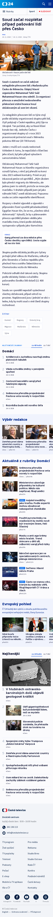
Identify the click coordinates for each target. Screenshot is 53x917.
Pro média (33, 842)
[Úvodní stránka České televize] (14, 809)
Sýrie (7, 333)
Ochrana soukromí (19, 912)
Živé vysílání (8, 847)
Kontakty (32, 887)
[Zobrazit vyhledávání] (44, 4)
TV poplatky (8, 853)
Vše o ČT (6, 887)
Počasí (5, 870)
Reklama (32, 847)
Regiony (20, 320)
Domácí (8, 320)
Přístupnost (36, 912)
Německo (36, 326)
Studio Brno (33, 853)
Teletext (6, 859)
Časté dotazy (34, 882)
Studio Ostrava (35, 859)
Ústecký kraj (35, 320)
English (5, 912)
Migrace (8, 326)
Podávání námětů (36, 876)
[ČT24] (7, 4)
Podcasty (6, 864)
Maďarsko (21, 326)
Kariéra (31, 870)
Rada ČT (32, 864)
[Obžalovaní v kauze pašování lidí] (26, 56)
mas (4, 34)
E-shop (5, 876)
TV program (8, 842)
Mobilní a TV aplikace (12, 882)
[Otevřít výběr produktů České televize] (50, 4)
